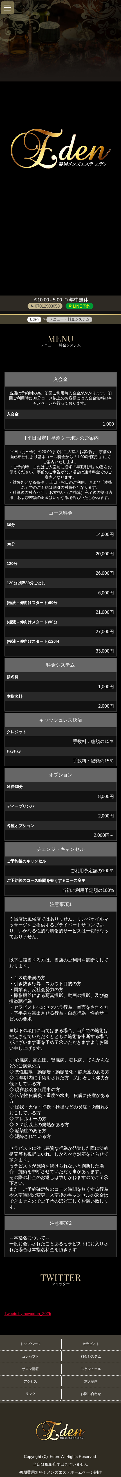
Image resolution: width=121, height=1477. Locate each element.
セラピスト (90, 1344)
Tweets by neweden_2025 (28, 1313)
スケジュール (91, 1369)
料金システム (91, 1356)
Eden (54, 1456)
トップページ (30, 1344)
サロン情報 (30, 1369)
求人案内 (91, 1381)
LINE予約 (81, 306)
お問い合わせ (91, 1394)
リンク (30, 1394)
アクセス (30, 1381)
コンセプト (30, 1356)
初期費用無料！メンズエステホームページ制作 (60, 1472)
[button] (7, 7)
